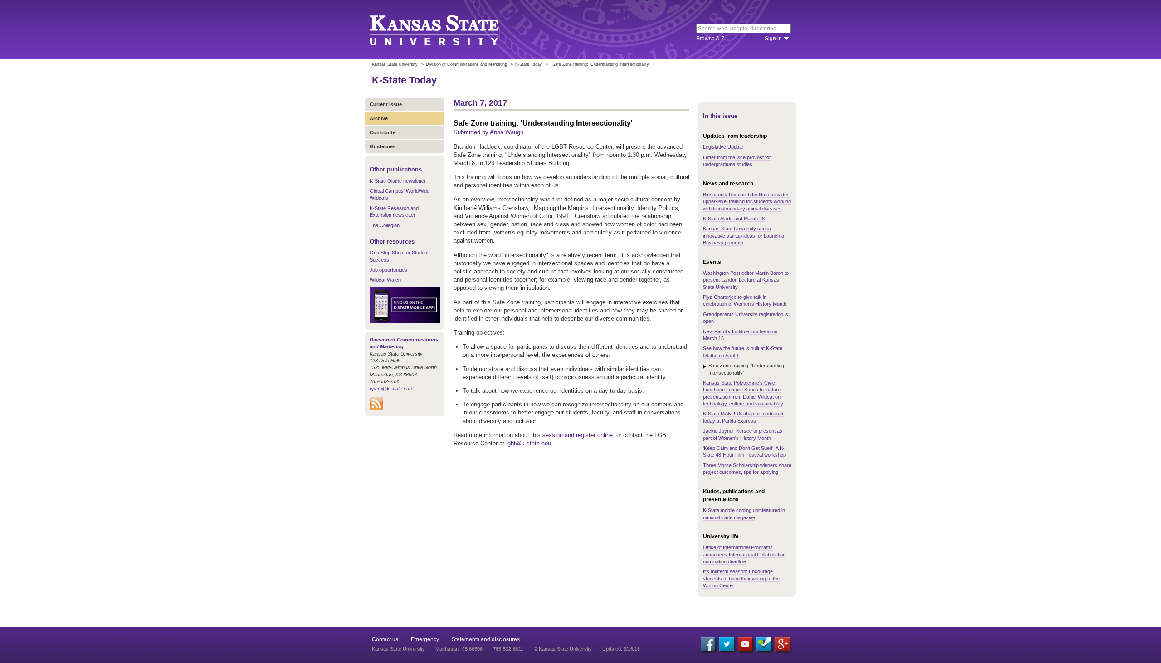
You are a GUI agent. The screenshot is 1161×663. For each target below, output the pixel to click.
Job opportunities (388, 270)
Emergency (425, 639)
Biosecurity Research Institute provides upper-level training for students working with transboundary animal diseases (747, 201)
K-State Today (528, 64)
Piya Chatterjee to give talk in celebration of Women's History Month (744, 300)
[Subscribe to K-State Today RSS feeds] (376, 408)
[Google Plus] (782, 644)
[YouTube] (745, 644)
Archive (379, 118)
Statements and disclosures (486, 639)
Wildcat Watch (385, 280)
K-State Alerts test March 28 (734, 218)
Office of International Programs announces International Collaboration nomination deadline (744, 554)
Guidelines (382, 146)
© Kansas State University (563, 649)
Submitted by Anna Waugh (488, 132)
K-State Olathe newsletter (398, 181)
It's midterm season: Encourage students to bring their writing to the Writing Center (741, 578)
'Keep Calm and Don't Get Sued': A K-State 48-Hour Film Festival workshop (744, 451)
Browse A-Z (710, 38)
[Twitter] (726, 644)
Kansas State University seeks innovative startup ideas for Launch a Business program (743, 235)
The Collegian (385, 225)
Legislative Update (723, 147)
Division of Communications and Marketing (466, 64)
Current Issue (386, 104)
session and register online (577, 435)
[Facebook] (708, 644)
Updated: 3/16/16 (621, 649)
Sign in (773, 38)
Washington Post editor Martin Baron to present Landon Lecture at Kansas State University (746, 280)
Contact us (385, 639)
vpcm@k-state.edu (391, 388)
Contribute (382, 132)
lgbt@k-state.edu (528, 443)
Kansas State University (445, 29)
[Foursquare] (763, 644)
